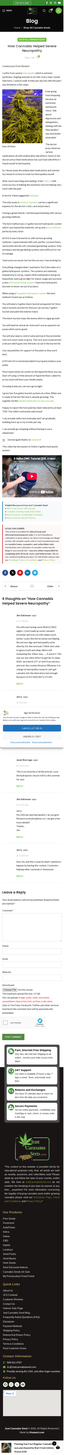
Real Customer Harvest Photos (21, 537)
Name (5, 979)
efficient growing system (30, 294)
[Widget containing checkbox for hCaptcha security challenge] (23, 1056)
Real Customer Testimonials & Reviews (25, 533)
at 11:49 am (22, 885)
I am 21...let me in (31, 729)
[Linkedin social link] (28, 595)
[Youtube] (21, 1418)
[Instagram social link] (53, 3)
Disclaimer (47, 579)
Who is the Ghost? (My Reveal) (21, 527)
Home (16, 27)
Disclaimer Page (41, 1231)
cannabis (33, 203)
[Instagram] (10, 1418)
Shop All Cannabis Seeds (35, 27)
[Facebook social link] (44, 3)
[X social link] (48, 3)
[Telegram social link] (35, 595)
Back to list (30, 608)
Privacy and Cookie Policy (19, 743)
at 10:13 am (22, 763)
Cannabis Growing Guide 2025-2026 (23, 530)
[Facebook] (4, 1418)
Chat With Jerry (21, 3)
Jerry (26, 57)
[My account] (56, 11)
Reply (19, 776)
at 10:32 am (22, 834)
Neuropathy (29, 73)
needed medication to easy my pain (36, 419)
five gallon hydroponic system (31, 304)
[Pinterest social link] (20, 595)
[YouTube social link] (57, 3)
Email (5, 992)
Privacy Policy (34, 582)
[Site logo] (31, 10)
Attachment (8, 1018)
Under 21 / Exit (31, 737)
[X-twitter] (16, 1418)
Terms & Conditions (14, 582)
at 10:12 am (22, 795)
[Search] (42, 11)
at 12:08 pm (22, 643)
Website (6, 1005)
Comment (8, 944)
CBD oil (47, 188)
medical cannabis (29, 209)
